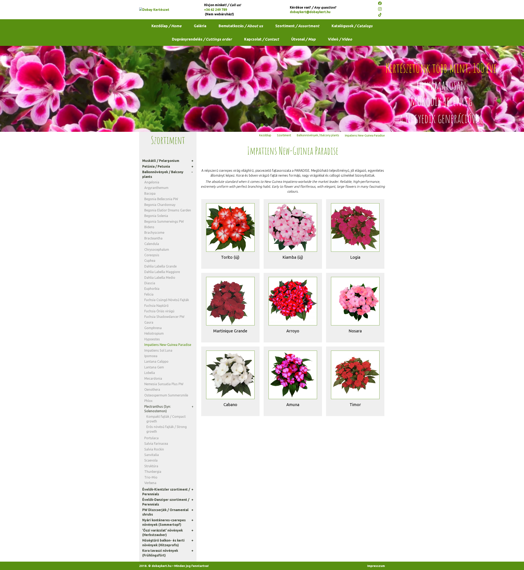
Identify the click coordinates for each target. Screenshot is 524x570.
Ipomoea (150, 356)
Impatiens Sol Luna (158, 350)
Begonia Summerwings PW (164, 221)
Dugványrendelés (202, 39)
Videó (340, 39)
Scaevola (151, 460)
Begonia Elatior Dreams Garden (167, 210)
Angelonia (151, 182)
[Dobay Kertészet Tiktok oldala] (381, 15)
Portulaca (151, 438)
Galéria (200, 26)
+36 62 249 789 (215, 9)
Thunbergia (152, 471)
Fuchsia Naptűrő (156, 305)
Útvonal (303, 39)
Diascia (149, 283)
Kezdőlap (166, 26)
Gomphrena (153, 328)
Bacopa (150, 193)
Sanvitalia (151, 455)
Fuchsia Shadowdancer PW (164, 316)
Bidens (149, 227)
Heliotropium (154, 333)
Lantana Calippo (156, 361)
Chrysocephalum (156, 249)
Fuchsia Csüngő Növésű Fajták (166, 300)
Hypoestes (152, 339)
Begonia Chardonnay (159, 205)
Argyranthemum (156, 188)
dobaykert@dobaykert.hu (310, 12)
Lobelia (149, 373)
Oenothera (152, 389)
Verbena (150, 483)
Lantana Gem (154, 367)
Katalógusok (352, 26)
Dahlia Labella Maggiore (162, 272)
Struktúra (151, 466)
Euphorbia (151, 288)
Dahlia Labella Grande (160, 266)
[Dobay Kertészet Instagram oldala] (381, 9)
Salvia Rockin (154, 449)
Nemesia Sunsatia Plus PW (163, 384)
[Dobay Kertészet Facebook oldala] (381, 4)
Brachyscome (154, 232)
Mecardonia (153, 378)
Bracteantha (153, 238)
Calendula (151, 244)
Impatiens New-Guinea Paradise (167, 345)
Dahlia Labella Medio (159, 277)
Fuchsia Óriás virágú (159, 311)
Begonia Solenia (156, 216)
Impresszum (376, 566)
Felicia (149, 294)
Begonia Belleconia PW (161, 199)
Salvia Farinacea (156, 443)
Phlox (148, 401)
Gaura (148, 322)
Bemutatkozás (241, 26)
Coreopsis (151, 255)
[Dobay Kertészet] (165, 9)
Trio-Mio (150, 477)
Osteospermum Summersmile (166, 395)
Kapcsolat (261, 39)
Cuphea (149, 260)
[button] (257, 125)
